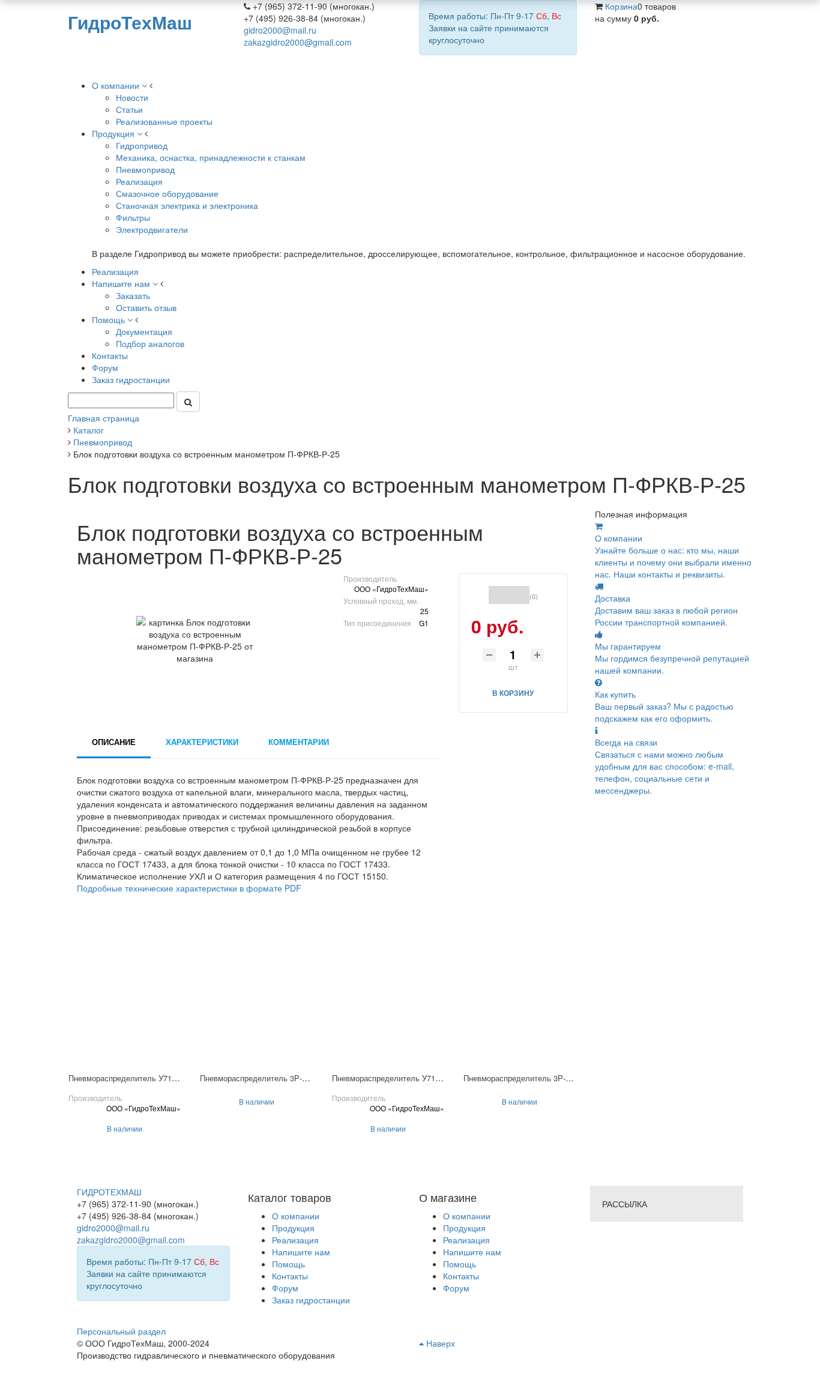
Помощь (459, 1264)
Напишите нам (472, 1252)
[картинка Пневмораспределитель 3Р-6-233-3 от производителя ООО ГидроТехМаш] (256, 997)
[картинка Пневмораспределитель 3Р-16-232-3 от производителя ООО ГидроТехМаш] (519, 997)
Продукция (464, 1228)
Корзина (621, 6)
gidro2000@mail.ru (280, 30)
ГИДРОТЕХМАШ (109, 1192)
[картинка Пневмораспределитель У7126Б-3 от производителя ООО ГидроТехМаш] (388, 997)
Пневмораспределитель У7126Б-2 (130, 1078)
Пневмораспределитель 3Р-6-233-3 (264, 1078)
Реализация (466, 1240)
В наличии (124, 1128)
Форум (456, 1288)
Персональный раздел (121, 1331)
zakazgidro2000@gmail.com (298, 42)
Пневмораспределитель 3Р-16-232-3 (529, 1078)
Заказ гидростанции (311, 1300)
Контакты (461, 1276)
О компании (466, 1216)
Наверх (439, 1343)
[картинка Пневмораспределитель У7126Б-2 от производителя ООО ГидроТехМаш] (124, 997)
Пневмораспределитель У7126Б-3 (394, 1078)
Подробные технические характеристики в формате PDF (189, 888)
